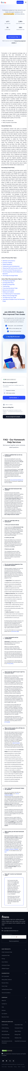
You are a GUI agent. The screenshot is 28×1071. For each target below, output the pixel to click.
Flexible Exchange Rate (9, 284)
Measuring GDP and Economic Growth (12, 268)
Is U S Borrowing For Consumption (11, 293)
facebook (11, 849)
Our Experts (4, 1013)
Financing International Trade (10, 288)
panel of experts (16, 743)
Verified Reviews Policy (7, 989)
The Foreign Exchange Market (10, 275)
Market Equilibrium (7, 264)
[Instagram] (13, 1061)
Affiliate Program (5, 968)
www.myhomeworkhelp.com (16, 480)
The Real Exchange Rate (9, 280)
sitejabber (16, 849)
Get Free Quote (13, 397)
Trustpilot (6, 850)
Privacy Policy (10, 663)
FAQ (3, 1007)
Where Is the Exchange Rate (10, 295)
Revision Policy (5, 982)
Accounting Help (5, 1034)
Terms (19, 1066)
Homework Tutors (19, 1028)
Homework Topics (6, 965)
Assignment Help (5, 955)
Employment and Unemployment (11, 266)
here (5, 852)
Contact (23, 1066)
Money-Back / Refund (7, 979)
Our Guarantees (5, 976)
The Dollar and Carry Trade (9, 297)
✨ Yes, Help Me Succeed (14, 337)
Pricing (3, 958)
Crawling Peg (6, 286)
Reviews (4, 1010)
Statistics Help (18, 1037)
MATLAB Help (5, 1031)
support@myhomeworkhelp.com (10, 930)
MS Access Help (5, 1037)
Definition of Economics (9, 260)
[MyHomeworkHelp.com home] (5, 916)
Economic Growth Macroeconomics (12, 270)
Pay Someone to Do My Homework (7, 1042)
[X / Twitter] (10, 1061)
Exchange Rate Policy (8, 282)
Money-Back (10, 1066)
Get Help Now (20, 2)
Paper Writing (18, 1031)
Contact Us (4, 1003)
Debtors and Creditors (8, 292)
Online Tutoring (5, 1028)
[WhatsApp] (3, 1061)
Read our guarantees (14, 941)
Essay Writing (5, 1024)
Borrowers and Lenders (8, 290)
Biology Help (17, 1034)
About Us (4, 1000)
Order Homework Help (7, 952)
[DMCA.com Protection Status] (7, 1051)
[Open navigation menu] (25, 2)
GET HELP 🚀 (14, 937)
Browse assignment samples (13, 416)
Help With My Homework (20, 1041)
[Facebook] (6, 1061)
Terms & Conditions (6, 992)
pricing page (7, 722)
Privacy (15, 1066)
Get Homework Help (13, 37)
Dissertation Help (19, 1024)
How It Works (5, 962)
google (7, 849)
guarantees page (15, 631)
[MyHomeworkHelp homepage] (6, 2)
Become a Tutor (5, 1017)
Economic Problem (7, 262)
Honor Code (4, 986)
